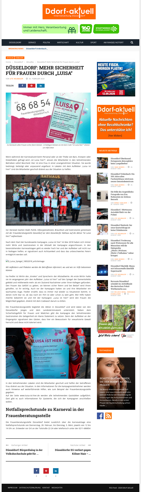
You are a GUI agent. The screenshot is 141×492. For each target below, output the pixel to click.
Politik (46, 42)
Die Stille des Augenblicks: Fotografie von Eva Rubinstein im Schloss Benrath (122, 195)
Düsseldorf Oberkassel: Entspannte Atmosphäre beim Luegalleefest (122, 161)
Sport (93, 42)
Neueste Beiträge (108, 150)
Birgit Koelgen (120, 203)
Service (32, 42)
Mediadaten (57, 487)
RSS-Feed (113, 487)
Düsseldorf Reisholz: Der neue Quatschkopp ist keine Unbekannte (121, 227)
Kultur (79, 42)
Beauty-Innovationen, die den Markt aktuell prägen (115, 381)
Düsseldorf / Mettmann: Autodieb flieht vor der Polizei (121, 212)
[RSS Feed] (108, 415)
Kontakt (46, 487)
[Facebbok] (100, 415)
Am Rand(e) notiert (114, 42)
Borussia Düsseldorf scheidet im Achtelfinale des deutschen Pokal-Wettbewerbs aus (121, 285)
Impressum (12, 487)
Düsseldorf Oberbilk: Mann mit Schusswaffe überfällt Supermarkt (123, 268)
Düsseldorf (15, 42)
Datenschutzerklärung (30, 487)
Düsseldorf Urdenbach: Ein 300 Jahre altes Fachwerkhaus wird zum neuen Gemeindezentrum (67, 48)
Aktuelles (10, 58)
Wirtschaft (63, 42)
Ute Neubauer (16, 79)
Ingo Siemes (119, 167)
